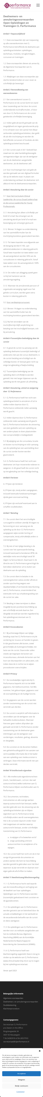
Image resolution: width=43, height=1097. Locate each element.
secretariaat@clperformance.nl (16, 1041)
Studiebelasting (9, 1005)
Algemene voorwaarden (13, 998)
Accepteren (21, 1074)
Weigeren (21, 1080)
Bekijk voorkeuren (21, 1086)
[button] (40, 1051)
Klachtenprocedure (11, 1008)
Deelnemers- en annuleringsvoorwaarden (20, 1001)
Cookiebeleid (20, 1092)
